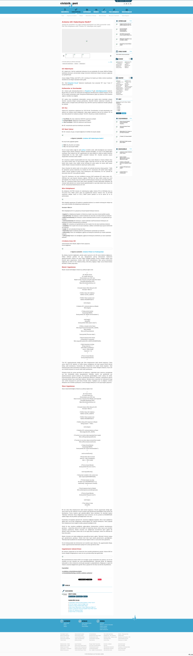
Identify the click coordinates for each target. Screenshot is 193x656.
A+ (111, 62)
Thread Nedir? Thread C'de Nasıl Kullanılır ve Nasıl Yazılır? (82, 602)
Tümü (62, 15)
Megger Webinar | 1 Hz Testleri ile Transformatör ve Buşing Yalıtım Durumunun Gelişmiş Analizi (119, 91)
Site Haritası (84, 624)
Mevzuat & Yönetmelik (114, 15)
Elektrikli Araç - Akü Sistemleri (110, 635)
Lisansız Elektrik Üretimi (80, 637)
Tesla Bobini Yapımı (64, 634)
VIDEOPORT (120, 78)
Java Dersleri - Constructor (65, 648)
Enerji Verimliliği (121, 645)
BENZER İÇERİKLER (122, 149)
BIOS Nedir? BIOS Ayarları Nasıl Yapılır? (125, 142)
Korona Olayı (106, 640)
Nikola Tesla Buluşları (64, 635)
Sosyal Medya (85, 626)
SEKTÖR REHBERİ (87, 12)
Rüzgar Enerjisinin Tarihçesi (80, 648)
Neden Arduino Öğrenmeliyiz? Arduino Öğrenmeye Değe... (125, 158)
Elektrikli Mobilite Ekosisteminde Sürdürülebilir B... (123, 30)
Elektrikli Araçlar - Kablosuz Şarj (110, 637)
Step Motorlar (92, 640)
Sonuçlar (123, 113)
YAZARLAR (104, 12)
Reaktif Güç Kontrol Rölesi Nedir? (125, 44)
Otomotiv (119, 104)
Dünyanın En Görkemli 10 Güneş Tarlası (119, 66)
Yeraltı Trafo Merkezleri (79, 638)
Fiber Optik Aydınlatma (108, 634)
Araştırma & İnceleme (72, 15)
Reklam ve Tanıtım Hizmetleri (106, 624)
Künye (65, 624)
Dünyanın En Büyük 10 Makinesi (127, 66)
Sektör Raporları (125, 15)
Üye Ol (122, 1)
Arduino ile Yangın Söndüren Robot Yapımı (78, 605)
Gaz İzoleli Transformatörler (95, 645)
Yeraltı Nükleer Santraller (94, 638)
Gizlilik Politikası (103, 627)
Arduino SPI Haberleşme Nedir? (93, 138)
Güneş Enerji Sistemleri (65, 638)
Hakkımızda (66, 623)
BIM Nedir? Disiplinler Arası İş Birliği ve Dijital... (126, 39)
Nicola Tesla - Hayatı (64, 637)
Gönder (118, 113)
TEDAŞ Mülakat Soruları (123, 638)
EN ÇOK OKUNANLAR (122, 119)
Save (100, 579)
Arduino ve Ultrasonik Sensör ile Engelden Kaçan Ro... (125, 163)
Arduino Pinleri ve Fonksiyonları (93, 252)
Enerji (118, 106)
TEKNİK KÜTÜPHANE (76, 12)
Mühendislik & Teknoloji (91, 15)
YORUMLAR (67, 585)
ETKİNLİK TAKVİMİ (122, 52)
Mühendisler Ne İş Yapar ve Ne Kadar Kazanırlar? (126, 132)
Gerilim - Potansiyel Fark (123, 634)
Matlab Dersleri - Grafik (65, 645)
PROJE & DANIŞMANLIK (114, 12)
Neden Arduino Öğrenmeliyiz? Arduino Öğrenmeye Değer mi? (82, 607)
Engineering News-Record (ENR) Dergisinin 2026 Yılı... (126, 24)
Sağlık (118, 110)
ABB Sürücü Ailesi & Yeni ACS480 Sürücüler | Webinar (128, 88)
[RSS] (131, 4)
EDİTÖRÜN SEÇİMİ (122, 21)
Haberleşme (82, 63)
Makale (81, 15)
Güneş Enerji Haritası (79, 635)
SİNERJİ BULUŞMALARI (127, 12)
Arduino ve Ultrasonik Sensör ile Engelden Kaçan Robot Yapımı (83, 608)
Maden (118, 109)
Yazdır (86, 596)
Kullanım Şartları (103, 626)
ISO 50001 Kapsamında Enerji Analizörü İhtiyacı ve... (126, 34)
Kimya (118, 107)
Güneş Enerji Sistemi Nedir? (80, 645)
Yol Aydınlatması (92, 634)
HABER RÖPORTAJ (65, 12)
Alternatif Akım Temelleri (109, 648)
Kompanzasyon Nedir (93, 637)
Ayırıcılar (105, 645)
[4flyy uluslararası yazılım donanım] (190, 655)
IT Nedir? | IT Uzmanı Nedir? (126, 136)
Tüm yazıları (72, 596)
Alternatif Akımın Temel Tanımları (125, 127)
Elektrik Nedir (121, 635)
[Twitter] (127, 4)
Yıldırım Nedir (63, 640)
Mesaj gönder (79, 596)
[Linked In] (129, 4)
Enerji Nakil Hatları (122, 648)
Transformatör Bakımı (93, 648)
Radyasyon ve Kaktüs (122, 640)
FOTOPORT (120, 59)
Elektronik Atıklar (78, 640)
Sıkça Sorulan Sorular (86, 623)
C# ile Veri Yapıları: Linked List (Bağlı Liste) (78, 604)
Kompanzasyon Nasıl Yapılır (95, 635)
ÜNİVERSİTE (96, 12)
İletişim (65, 626)
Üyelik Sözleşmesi (104, 629)
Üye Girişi (128, 1)
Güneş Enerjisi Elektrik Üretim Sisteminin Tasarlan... (125, 122)
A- (109, 62)
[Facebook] (124, 4)
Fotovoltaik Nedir (107, 638)
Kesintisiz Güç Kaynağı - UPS (124, 637)
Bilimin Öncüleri (102, 15)
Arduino (76, 63)
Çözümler (102, 623)
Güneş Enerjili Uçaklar (79, 634)
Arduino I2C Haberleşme (68, 63)
